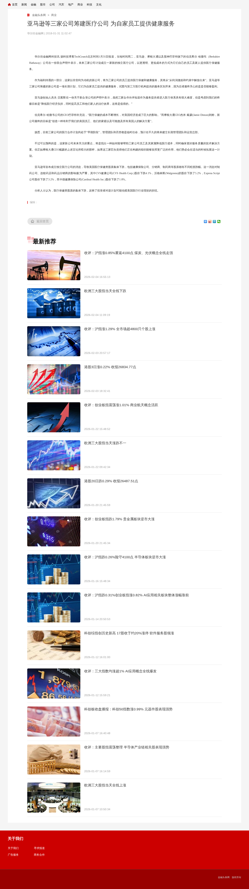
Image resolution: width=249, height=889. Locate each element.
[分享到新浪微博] (210, 221)
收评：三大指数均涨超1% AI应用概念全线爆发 (120, 671)
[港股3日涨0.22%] (53, 379)
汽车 (61, 4)
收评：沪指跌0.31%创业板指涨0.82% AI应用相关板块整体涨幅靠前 (136, 595)
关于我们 (13, 848)
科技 (89, 4)
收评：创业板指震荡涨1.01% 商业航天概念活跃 (121, 405)
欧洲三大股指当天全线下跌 (105, 291)
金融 (33, 4)
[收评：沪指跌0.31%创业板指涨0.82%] (53, 607)
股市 (43, 4)
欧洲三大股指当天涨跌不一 (105, 443)
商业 (80, 4)
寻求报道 (39, 848)
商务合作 (39, 854)
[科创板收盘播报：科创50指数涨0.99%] (53, 721)
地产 (71, 4)
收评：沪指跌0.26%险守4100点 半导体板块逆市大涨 (125, 557)
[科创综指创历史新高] (53, 645)
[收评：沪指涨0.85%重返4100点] (53, 265)
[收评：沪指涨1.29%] (53, 341)
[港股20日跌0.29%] (53, 493)
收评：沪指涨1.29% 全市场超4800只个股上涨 (119, 329)
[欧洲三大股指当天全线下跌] (53, 303)
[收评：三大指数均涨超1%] (53, 683)
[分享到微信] (219, 221)
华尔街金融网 (35, 33)
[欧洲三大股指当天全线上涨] (53, 798)
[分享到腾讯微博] (214, 221)
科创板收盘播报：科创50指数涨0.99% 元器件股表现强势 (128, 709)
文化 (99, 4)
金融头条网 (39, 15)
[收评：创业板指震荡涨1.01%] (53, 417)
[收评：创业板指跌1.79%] (53, 531)
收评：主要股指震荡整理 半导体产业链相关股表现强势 (126, 747)
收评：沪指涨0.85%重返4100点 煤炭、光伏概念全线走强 (128, 253)
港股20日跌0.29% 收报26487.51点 (111, 481)
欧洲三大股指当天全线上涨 (105, 785)
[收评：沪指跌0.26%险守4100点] (53, 569)
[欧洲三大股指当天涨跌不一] (53, 455)
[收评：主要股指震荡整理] (53, 760)
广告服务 (13, 854)
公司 (52, 4)
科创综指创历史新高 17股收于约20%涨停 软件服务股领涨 (129, 633)
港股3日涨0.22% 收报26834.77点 (110, 367)
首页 (15, 4)
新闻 (24, 4)
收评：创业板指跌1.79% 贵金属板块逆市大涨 (119, 519)
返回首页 (42, 221)
